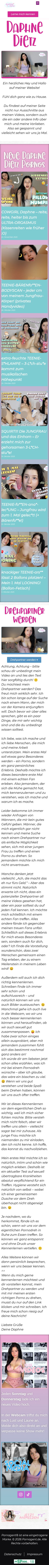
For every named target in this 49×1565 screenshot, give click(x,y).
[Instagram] (20, 1494)
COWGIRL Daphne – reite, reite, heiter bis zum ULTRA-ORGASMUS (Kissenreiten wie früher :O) (24, 222)
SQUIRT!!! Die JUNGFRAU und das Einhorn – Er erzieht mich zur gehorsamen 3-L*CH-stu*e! (23, 442)
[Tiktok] (28, 1494)
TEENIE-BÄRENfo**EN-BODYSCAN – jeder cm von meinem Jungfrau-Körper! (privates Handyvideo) (22, 296)
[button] (37, 3)
